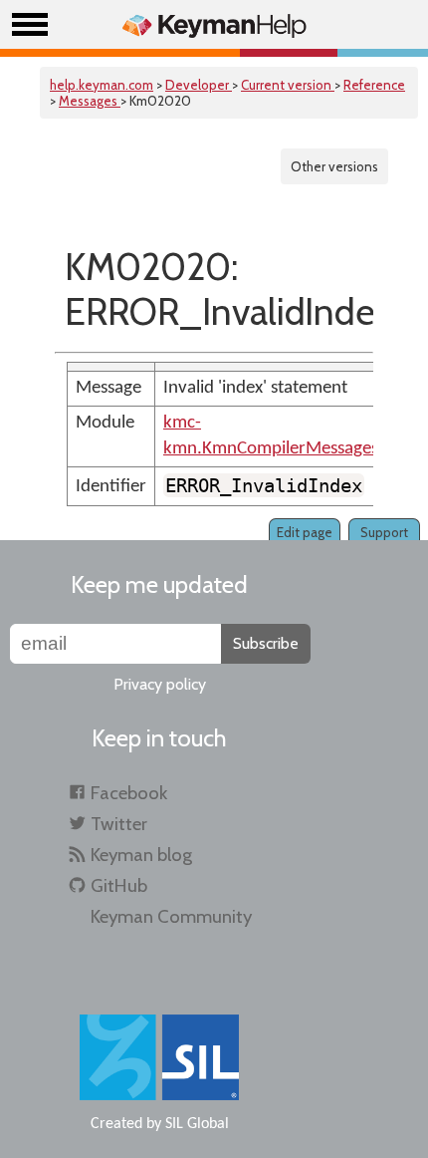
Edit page (304, 532)
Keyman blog (141, 854)
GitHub (119, 885)
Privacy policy (159, 684)
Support (384, 532)
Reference (374, 85)
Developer (198, 85)
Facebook (129, 792)
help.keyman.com (101, 85)
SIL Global (197, 1124)
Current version (287, 85)
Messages (89, 101)
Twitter (119, 823)
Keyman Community (171, 916)
